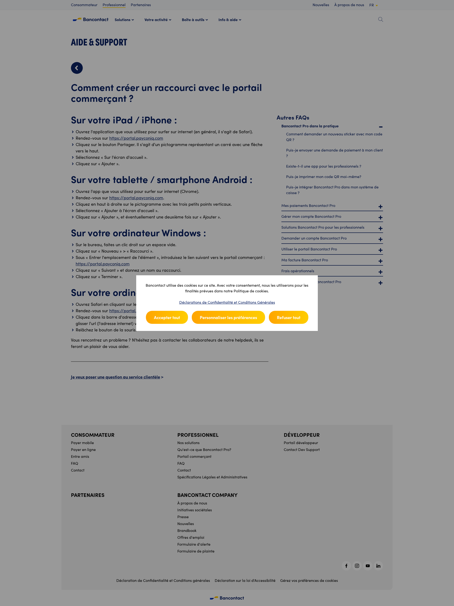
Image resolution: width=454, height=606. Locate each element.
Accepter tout (167, 317)
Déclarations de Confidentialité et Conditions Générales (227, 302)
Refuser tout (288, 317)
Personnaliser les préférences (228, 317)
